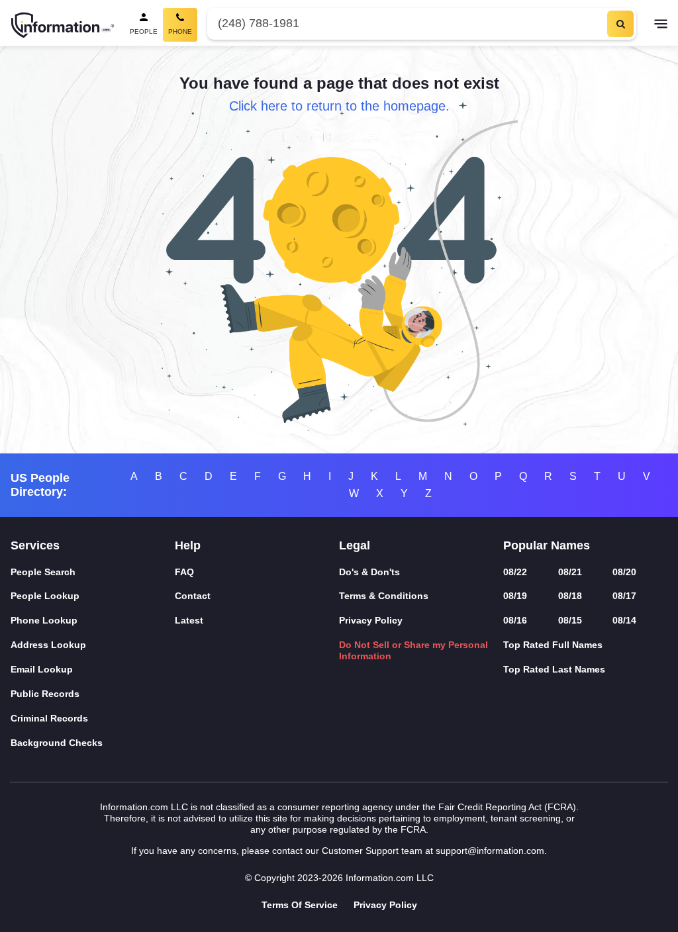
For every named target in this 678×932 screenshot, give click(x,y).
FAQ (184, 572)
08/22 (515, 572)
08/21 (570, 572)
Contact (193, 595)
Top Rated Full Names (553, 644)
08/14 (624, 620)
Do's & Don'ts (369, 572)
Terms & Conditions (383, 595)
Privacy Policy (371, 620)
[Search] (620, 24)
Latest (189, 620)
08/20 (624, 572)
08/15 (570, 620)
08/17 (624, 595)
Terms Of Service (300, 905)
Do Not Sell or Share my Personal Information (413, 650)
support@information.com (490, 850)
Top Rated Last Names (554, 669)
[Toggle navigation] (661, 25)
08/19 (515, 595)
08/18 (570, 595)
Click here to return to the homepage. (339, 106)
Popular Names (546, 545)
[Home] (63, 25)
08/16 (515, 620)
